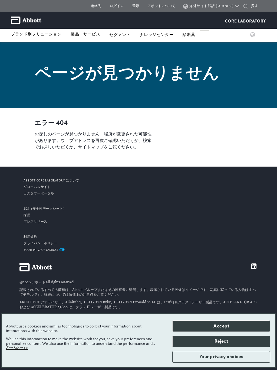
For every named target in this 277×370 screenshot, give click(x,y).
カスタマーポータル (39, 193)
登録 (135, 6)
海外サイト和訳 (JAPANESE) (211, 6)
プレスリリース (35, 221)
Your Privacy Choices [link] (41, 250)
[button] (245, 7)
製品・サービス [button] (85, 35)
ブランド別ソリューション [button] (36, 35)
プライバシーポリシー (40, 243)
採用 (27, 215)
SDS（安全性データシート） (45, 208)
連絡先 (96, 6)
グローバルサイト (37, 187)
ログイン (117, 6)
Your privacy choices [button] (221, 357)
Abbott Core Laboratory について (51, 180)
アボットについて (161, 6)
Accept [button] (221, 326)
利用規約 (30, 237)
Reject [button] (221, 341)
